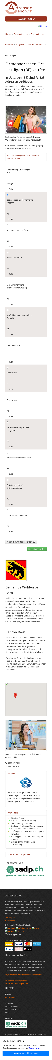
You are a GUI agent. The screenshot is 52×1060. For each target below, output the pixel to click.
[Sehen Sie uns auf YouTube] (19, 931)
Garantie (11, 773)
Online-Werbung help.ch (17, 980)
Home (8, 34)
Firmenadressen (21, 34)
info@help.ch (10, 997)
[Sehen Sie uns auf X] (23, 928)
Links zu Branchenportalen (18, 854)
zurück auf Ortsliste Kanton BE (21, 542)
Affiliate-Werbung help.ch (17, 983)
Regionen (20, 44)
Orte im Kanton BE (35, 44)
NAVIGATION (25, 18)
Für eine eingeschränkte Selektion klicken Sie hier (23, 157)
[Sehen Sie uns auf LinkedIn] (9, 931)
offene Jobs (10, 917)
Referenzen (10, 921)
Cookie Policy (34, 1048)
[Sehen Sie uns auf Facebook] (10, 928)
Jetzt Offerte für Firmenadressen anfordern (25, 974)
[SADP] (25, 871)
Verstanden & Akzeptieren (26, 1053)
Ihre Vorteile (12, 812)
